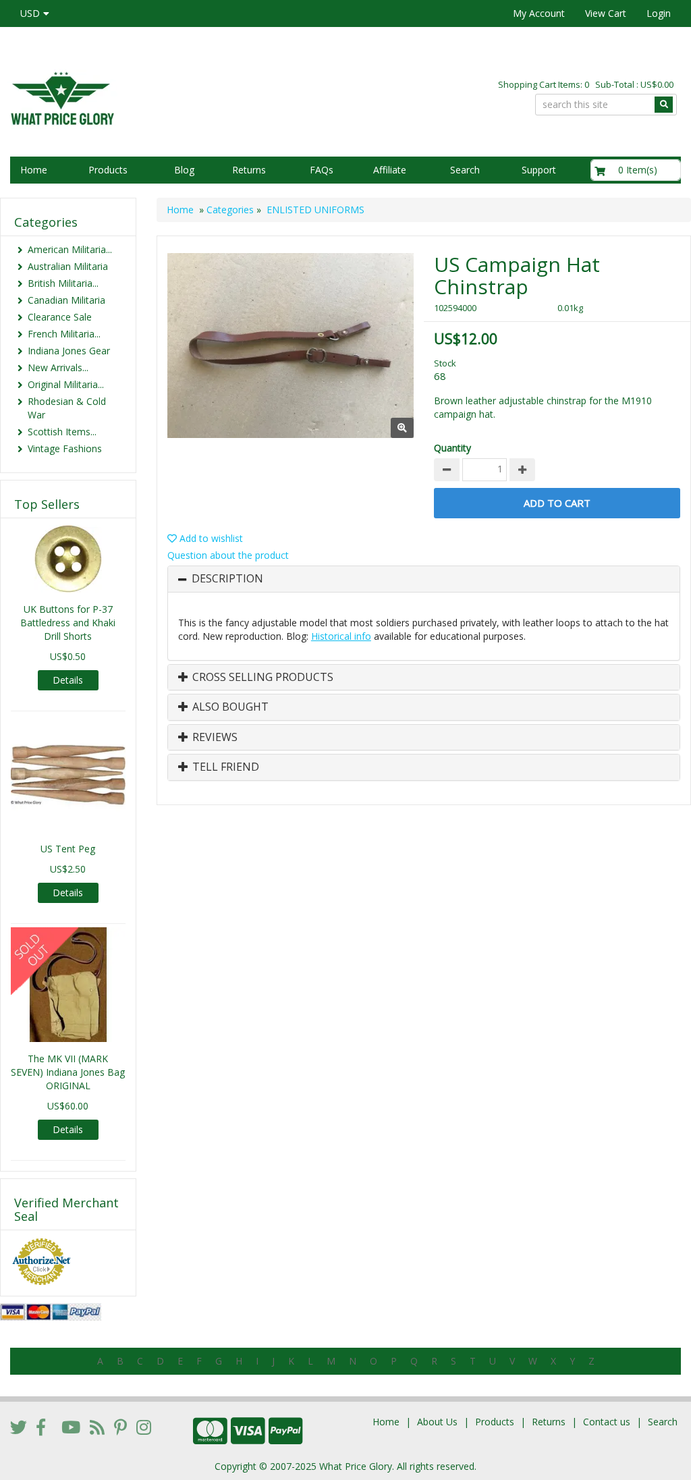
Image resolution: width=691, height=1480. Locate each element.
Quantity (452, 447)
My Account (539, 13)
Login (658, 13)
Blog (184, 169)
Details (68, 680)
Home (33, 169)
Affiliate (389, 169)
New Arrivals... (58, 367)
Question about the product (228, 555)
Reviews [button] (214, 738)
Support (539, 169)
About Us (437, 1421)
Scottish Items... (62, 431)
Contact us (606, 1421)
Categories (230, 209)
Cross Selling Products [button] (261, 678)
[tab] (424, 579)
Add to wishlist (210, 538)
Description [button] (227, 579)
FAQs (321, 169)
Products (108, 169)
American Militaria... (70, 249)
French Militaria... (64, 333)
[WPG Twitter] (18, 1426)
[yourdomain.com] (163, 97)
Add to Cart (557, 503)
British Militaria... (63, 283)
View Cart (605, 13)
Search (465, 169)
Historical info (341, 636)
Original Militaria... (66, 384)
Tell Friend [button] (224, 767)
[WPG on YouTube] (70, 1426)
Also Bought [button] (229, 707)
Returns (249, 169)
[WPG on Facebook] (40, 1426)
